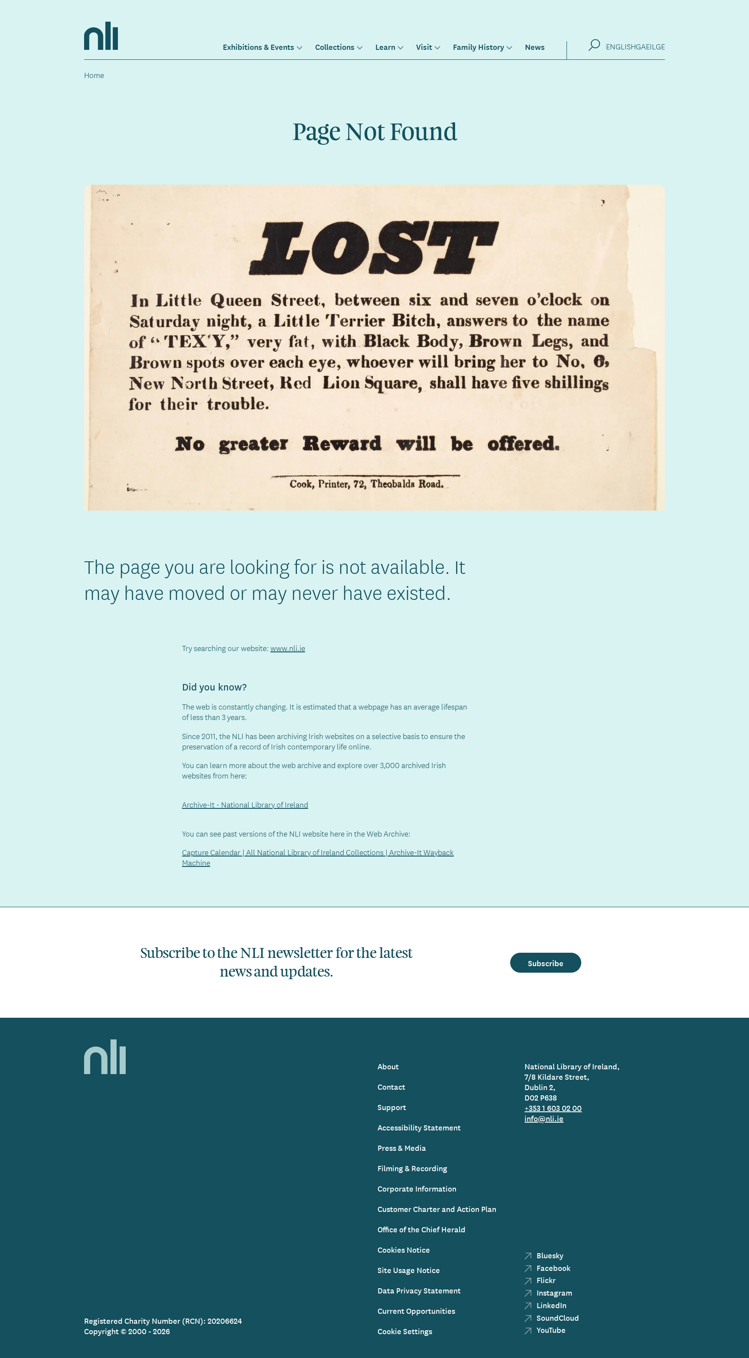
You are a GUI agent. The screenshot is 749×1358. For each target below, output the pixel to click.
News (535, 46)
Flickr (545, 1279)
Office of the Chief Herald (422, 1229)
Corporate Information (417, 1188)
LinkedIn (551, 1304)
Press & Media (402, 1147)
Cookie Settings (405, 1330)
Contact (391, 1086)
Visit (424, 46)
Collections (335, 46)
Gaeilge (650, 46)
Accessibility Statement (419, 1127)
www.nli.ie (287, 648)
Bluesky (549, 1255)
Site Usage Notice (409, 1269)
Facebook (552, 1267)
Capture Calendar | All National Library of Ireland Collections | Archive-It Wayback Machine (318, 857)
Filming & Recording (412, 1168)
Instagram (553, 1292)
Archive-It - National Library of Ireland (245, 804)
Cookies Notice (404, 1249)
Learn (385, 46)
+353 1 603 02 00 (553, 1107)
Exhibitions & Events (258, 46)
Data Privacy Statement (419, 1290)
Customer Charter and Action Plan (437, 1208)
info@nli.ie (543, 1118)
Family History (478, 46)
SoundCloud (557, 1317)
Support (392, 1106)
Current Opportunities (416, 1310)
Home (94, 75)
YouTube (550, 1329)
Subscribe (545, 962)
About (388, 1066)
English (621, 46)
